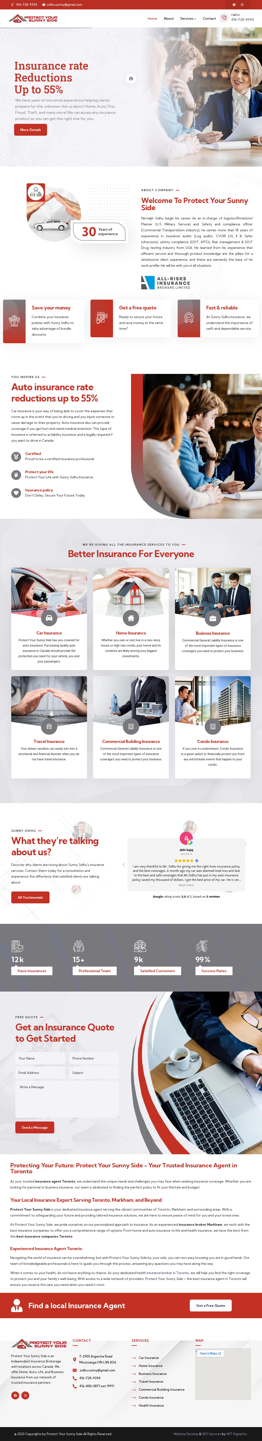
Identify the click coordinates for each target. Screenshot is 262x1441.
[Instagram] (242, 4)
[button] (248, 866)
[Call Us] (224, 18)
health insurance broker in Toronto (163, 1273)
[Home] (32, 18)
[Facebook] (234, 4)
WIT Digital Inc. (237, 1434)
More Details (30, 130)
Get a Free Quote (210, 1305)
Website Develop (186, 1434)
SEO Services (211, 1434)
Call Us (235, 15)
